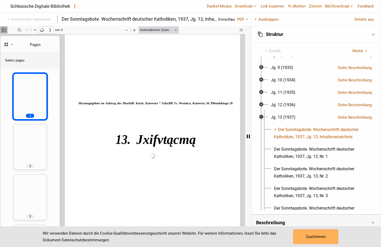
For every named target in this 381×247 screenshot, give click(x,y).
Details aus (364, 19)
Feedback (365, 6)
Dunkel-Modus (219, 6)
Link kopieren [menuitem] (272, 6)
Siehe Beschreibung (355, 67)
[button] (316, 34)
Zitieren (315, 6)
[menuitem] (282, 68)
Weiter (357, 51)
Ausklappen (268, 19)
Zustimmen (316, 236)
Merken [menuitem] (299, 6)
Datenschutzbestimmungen (85, 240)
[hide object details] (248, 136)
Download (243, 6)
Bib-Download (337, 6)
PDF (240, 19)
